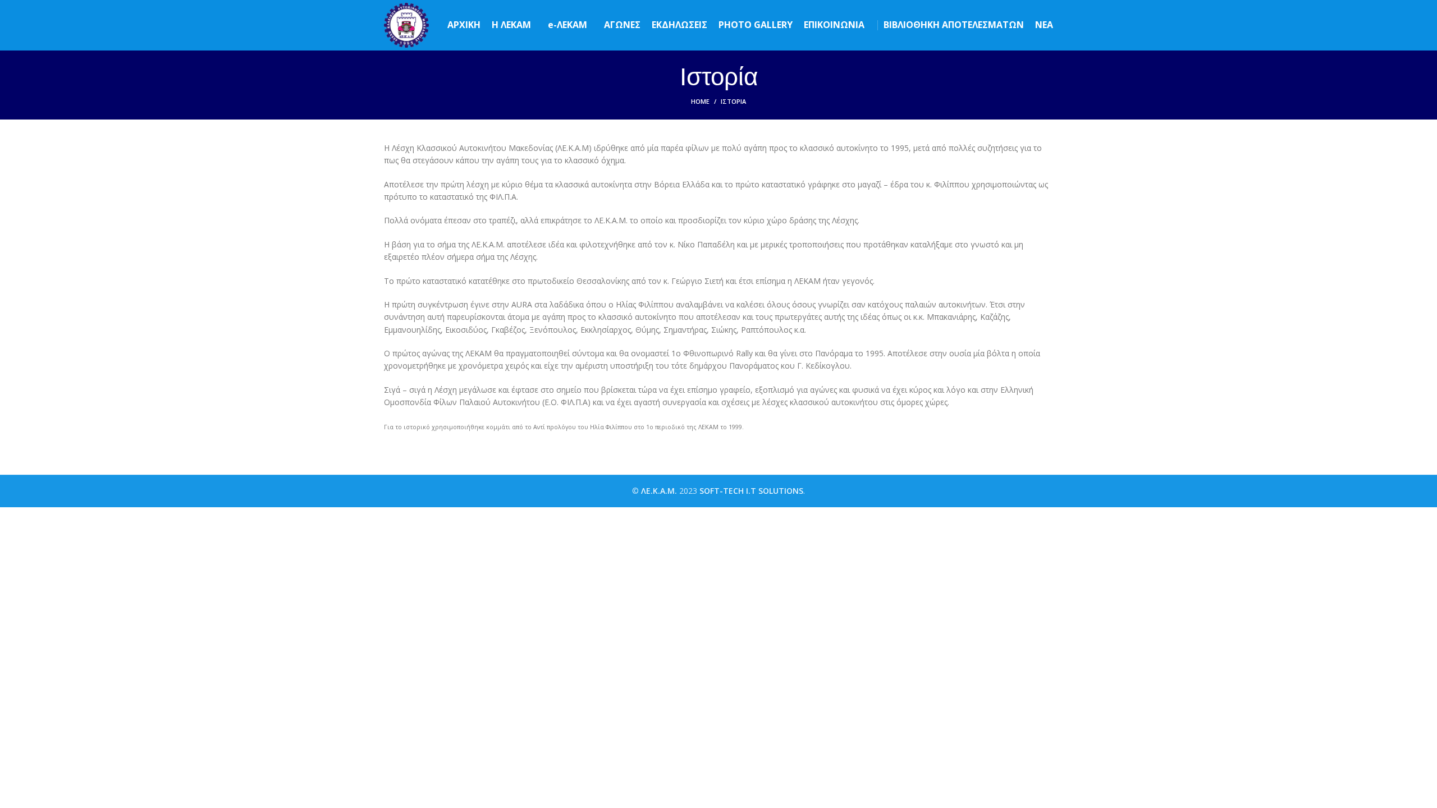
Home (700, 101)
